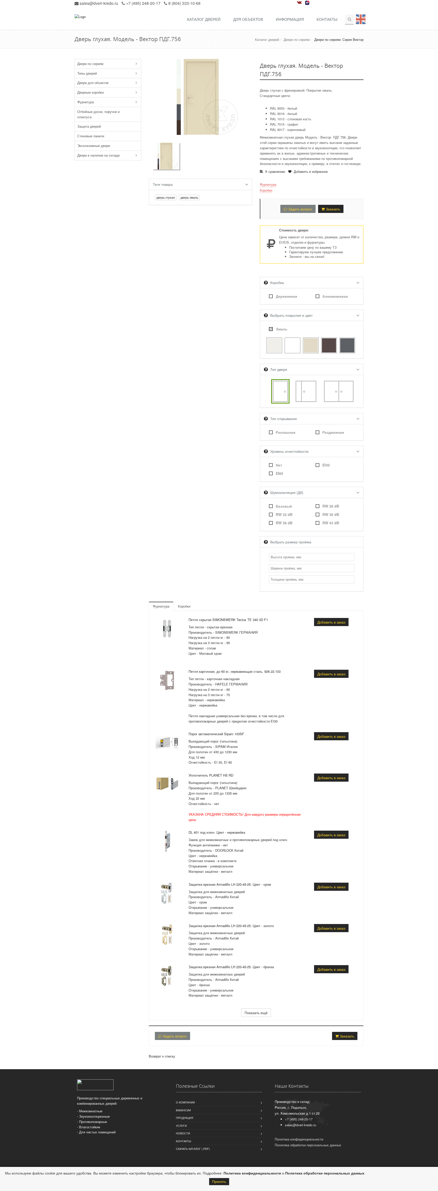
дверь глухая (165, 197)
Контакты (327, 19)
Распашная (285, 432)
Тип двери (278, 369)
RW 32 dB (284, 514)
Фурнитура (85, 101)
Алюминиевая (335, 296)
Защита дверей (89, 126)
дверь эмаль (189, 197)
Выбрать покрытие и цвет (291, 315)
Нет (279, 464)
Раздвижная (333, 432)
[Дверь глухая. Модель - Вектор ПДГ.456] (200, 96)
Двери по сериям (297, 39)
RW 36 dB (330, 514)
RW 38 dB (284, 522)
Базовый (284, 506)
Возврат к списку (162, 1056)
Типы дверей (87, 73)
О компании (185, 1102)
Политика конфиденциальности (252, 1173)
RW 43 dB (330, 522)
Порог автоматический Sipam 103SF (216, 733)
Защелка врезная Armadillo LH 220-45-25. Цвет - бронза (231, 966)
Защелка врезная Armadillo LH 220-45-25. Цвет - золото (231, 925)
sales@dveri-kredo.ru (99, 3)
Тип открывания (283, 418)
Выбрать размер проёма (290, 541)
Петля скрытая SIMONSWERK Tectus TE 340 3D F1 (228, 619)
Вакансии (183, 1110)
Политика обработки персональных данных (324, 1173)
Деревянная (286, 296)
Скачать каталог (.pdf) (193, 1149)
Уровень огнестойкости (289, 451)
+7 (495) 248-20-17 (143, 3)
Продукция (184, 1118)
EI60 (279, 473)
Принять (219, 1182)
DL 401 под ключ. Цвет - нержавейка (217, 832)
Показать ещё (256, 1012)
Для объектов (248, 19)
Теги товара (163, 184)
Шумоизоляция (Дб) (286, 492)
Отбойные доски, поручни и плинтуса (98, 114)
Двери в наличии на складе (98, 155)
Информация (290, 19)
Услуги (181, 1125)
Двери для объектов (92, 82)
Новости (183, 1133)
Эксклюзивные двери (93, 145)
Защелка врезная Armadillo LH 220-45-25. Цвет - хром (230, 884)
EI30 (326, 464)
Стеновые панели (90, 135)
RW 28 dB (330, 506)
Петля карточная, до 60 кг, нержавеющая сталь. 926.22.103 (235, 671)
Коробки (266, 190)
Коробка (277, 282)
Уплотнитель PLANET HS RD (211, 775)
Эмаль (281, 328)
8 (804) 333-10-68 (184, 3)
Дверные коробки (90, 92)
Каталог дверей (204, 19)
